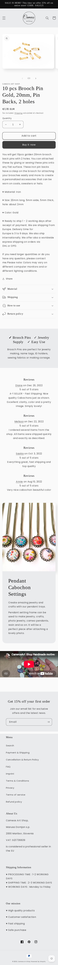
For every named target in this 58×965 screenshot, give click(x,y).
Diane (18, 385)
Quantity (7, 118)
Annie (19, 481)
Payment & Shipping (17, 752)
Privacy (10, 787)
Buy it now (29, 144)
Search (10, 745)
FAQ (8, 766)
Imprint (10, 773)
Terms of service (15, 794)
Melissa (18, 421)
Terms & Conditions (17, 780)
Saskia (20, 453)
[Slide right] (35, 78)
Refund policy (14, 801)
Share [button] (9, 278)
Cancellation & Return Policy (22, 759)
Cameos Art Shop (24, 961)
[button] (3, 18)
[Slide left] (22, 78)
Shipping (18, 113)
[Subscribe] (48, 722)
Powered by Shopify (38, 961)
